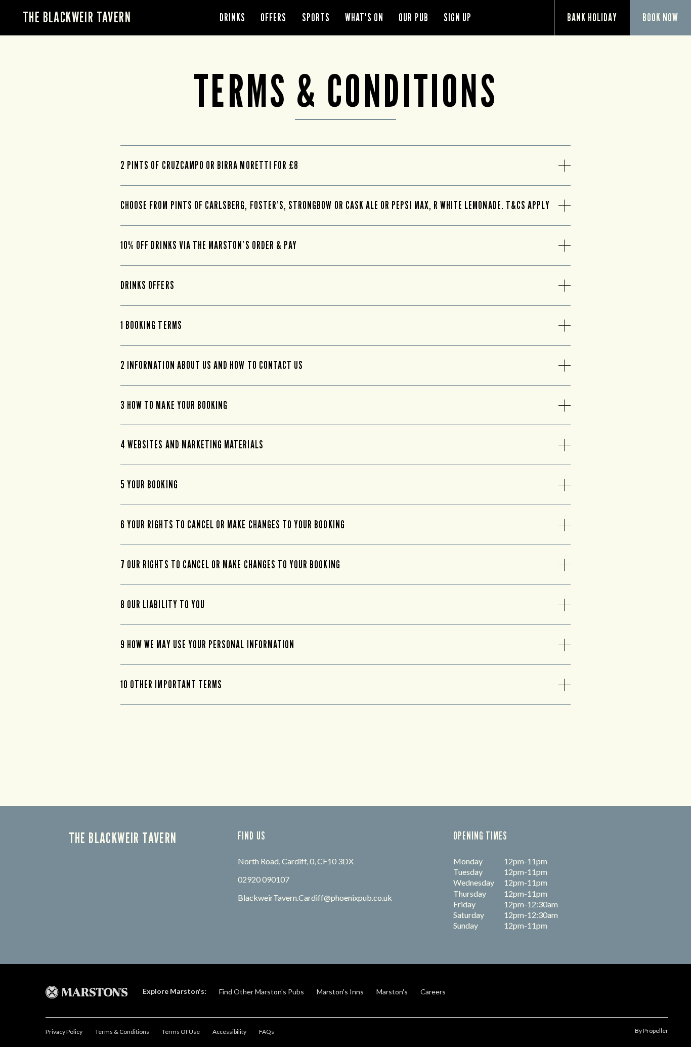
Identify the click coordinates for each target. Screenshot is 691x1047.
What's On (364, 17)
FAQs (266, 1031)
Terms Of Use (181, 1031)
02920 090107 (263, 879)
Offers (273, 17)
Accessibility (229, 1031)
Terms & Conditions (122, 1031)
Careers (433, 991)
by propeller (651, 1030)
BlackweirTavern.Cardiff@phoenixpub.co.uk (315, 897)
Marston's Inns (340, 991)
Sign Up (457, 17)
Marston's (392, 991)
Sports (316, 17)
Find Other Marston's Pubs (261, 991)
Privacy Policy (64, 1031)
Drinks (232, 17)
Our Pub (413, 17)
